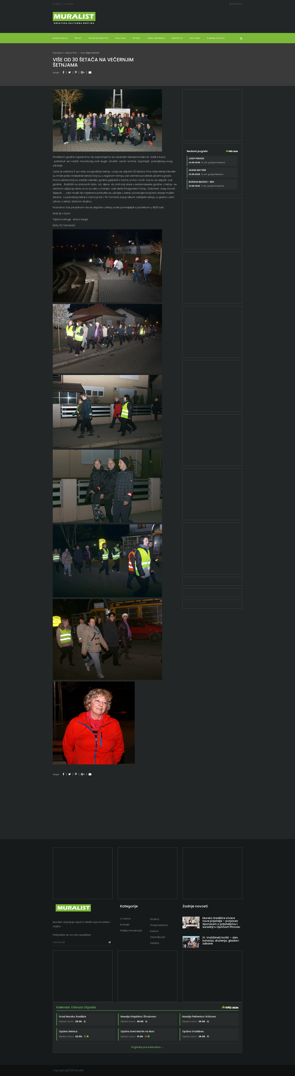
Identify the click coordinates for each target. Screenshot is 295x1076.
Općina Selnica (68, 1031)
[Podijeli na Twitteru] (69, 72)
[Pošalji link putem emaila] (90, 72)
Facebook (236, 3)
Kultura (154, 931)
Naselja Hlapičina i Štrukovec (138, 1016)
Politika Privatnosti (131, 930)
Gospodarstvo (99, 38)
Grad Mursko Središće (72, 1016)
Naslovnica (60, 38)
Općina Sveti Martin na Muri (137, 1031)
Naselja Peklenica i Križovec (199, 1016)
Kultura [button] (195, 38)
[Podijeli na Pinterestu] (76, 72)
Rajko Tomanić (92, 52)
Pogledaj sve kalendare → (147, 1047)
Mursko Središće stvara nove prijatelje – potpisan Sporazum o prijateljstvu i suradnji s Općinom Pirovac (221, 922)
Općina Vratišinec (193, 1031)
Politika (120, 38)
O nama (69, 3)
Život (78, 38)
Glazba (154, 943)
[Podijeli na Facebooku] (63, 72)
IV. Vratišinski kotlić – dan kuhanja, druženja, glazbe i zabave (220, 940)
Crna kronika (156, 38)
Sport (137, 38)
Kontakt (56, 3)
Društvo (177, 38)
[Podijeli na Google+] (83, 72)
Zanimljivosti (216, 38)
